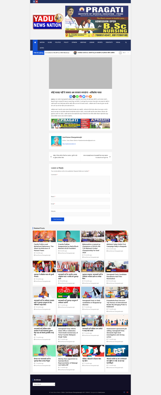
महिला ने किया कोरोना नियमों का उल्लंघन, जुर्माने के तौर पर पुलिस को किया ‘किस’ (65, 156)
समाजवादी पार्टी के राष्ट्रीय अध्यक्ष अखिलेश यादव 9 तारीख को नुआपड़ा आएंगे (68, 276)
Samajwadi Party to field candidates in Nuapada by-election (92, 303)
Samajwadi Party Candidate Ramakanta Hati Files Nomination (117, 276)
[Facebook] (70, 96)
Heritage (83, 42)
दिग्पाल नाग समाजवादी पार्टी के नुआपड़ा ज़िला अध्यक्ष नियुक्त (42, 360)
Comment (54, 174)
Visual (118, 42)
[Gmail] (87, 96)
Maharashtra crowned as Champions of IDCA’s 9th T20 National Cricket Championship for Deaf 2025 (91, 248)
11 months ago (64, 305)
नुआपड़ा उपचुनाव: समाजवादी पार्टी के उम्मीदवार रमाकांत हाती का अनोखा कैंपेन (92, 276)
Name (53, 196)
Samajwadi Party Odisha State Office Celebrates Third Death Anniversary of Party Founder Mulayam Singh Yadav (68, 333)
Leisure (91, 42)
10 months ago (88, 255)
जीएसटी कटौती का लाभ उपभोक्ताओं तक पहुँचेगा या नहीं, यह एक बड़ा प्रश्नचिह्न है (117, 361)
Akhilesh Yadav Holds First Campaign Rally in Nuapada (116, 245)
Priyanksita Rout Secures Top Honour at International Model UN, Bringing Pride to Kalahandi (117, 304)
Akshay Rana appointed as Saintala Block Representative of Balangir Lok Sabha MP (68, 362)
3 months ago (39, 253)
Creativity (109, 42)
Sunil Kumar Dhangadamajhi (72, 137)
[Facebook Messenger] (83, 96)
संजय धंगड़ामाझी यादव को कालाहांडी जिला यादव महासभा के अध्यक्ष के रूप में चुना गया (95, 156)
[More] (90, 96)
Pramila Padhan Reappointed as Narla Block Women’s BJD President (68, 246)
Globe (50, 42)
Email (53, 204)
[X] (74, 96)
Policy (66, 42)
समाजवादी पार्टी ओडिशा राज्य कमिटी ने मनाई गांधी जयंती (92, 330)
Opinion (74, 42)
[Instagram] (80, 96)
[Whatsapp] (77, 96)
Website (53, 211)
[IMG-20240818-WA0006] (80, 119)
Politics (58, 42)
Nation (42, 42)
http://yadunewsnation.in (69, 144)
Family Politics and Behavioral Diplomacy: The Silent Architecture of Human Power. (43, 247)
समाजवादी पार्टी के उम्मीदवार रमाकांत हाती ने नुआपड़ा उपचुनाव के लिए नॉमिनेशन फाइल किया (44, 303)
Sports (100, 42)
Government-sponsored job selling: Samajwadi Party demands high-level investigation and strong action (117, 333)
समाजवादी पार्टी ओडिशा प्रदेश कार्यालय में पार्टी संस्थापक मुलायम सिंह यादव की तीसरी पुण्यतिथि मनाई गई (44, 332)
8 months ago (63, 251)
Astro (42, 48)
